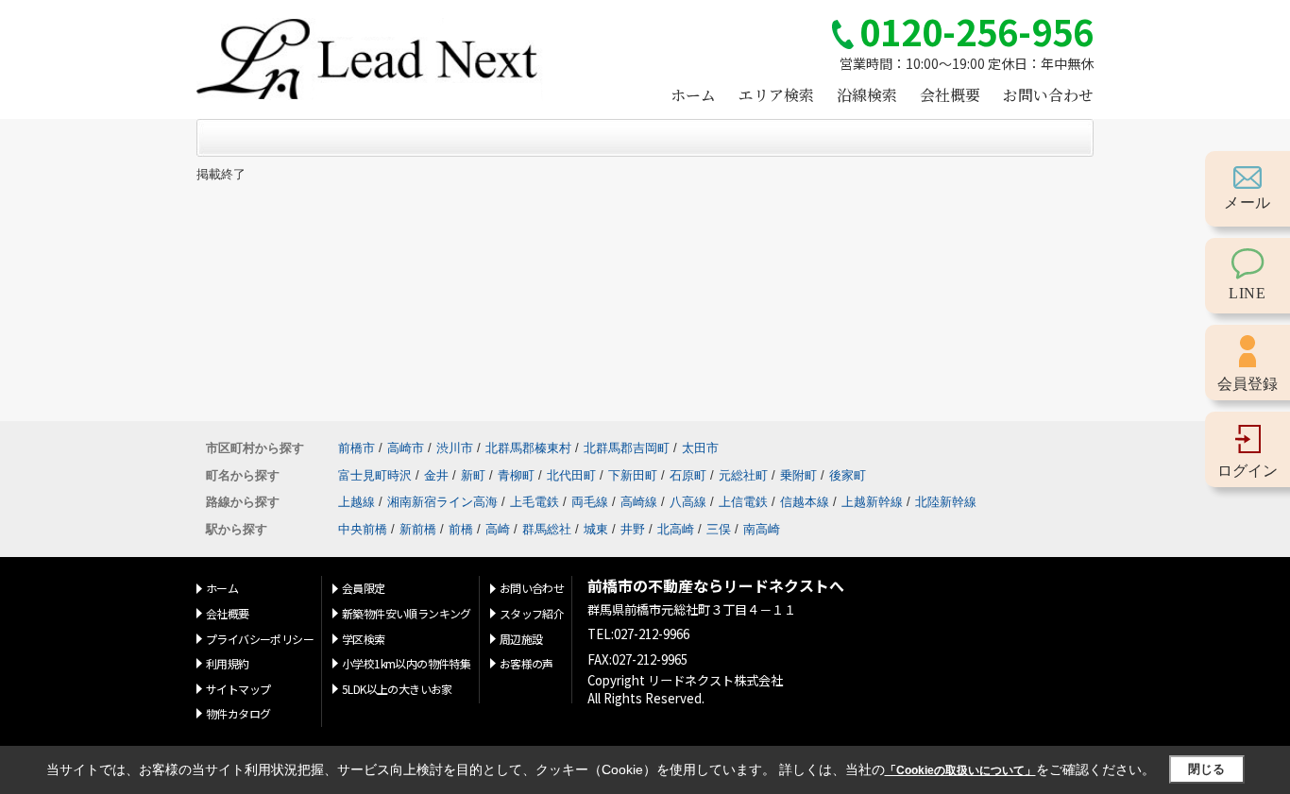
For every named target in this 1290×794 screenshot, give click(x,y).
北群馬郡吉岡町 (627, 448)
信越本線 (804, 502)
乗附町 (798, 475)
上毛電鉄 (534, 502)
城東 (596, 529)
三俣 (718, 529)
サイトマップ (238, 689)
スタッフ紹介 (532, 613)
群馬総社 (546, 529)
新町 (473, 475)
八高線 (688, 502)
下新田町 (632, 475)
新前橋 (417, 529)
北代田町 (571, 475)
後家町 (847, 475)
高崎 (497, 529)
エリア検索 (776, 95)
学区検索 (363, 639)
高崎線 (638, 502)
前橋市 (356, 448)
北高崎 (675, 529)
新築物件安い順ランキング (406, 613)
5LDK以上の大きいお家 (397, 689)
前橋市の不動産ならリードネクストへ (715, 586)
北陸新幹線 (945, 502)
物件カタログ (238, 713)
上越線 (356, 502)
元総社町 (743, 475)
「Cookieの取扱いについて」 (960, 770)
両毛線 (589, 502)
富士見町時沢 (375, 475)
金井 (436, 475)
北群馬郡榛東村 (528, 448)
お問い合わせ (1048, 95)
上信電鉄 (743, 502)
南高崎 (761, 529)
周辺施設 (521, 639)
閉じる (1206, 769)
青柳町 (516, 475)
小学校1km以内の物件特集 (406, 663)
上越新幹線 (872, 502)
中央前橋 (362, 529)
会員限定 (363, 588)
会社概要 (950, 95)
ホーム (693, 95)
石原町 (688, 475)
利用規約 (227, 663)
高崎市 (405, 448)
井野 (632, 529)
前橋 (461, 529)
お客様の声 (526, 663)
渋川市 (454, 448)
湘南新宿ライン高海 (442, 502)
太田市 (700, 448)
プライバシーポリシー (260, 639)
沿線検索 (867, 95)
